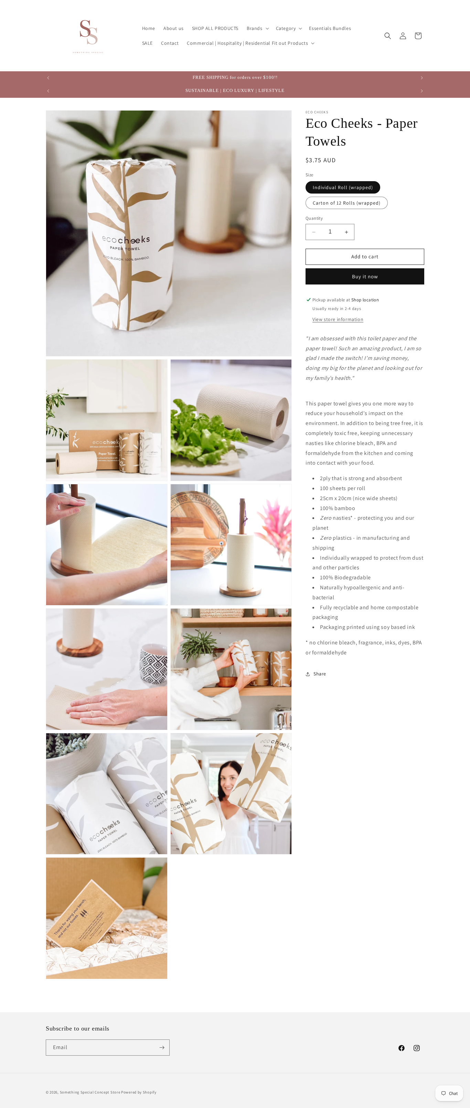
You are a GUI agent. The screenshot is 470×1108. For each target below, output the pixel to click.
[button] (257, 28)
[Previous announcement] (48, 77)
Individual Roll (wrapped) (343, 188)
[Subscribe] (161, 1047)
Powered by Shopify (139, 1092)
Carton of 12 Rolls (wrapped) (347, 203)
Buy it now (365, 276)
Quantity (314, 218)
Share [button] (319, 674)
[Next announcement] (421, 77)
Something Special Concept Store (90, 1092)
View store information (337, 319)
